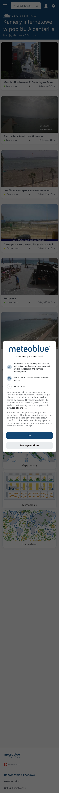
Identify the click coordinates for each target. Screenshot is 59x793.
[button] (29, 386)
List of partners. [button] (19, 407)
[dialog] (29, 396)
